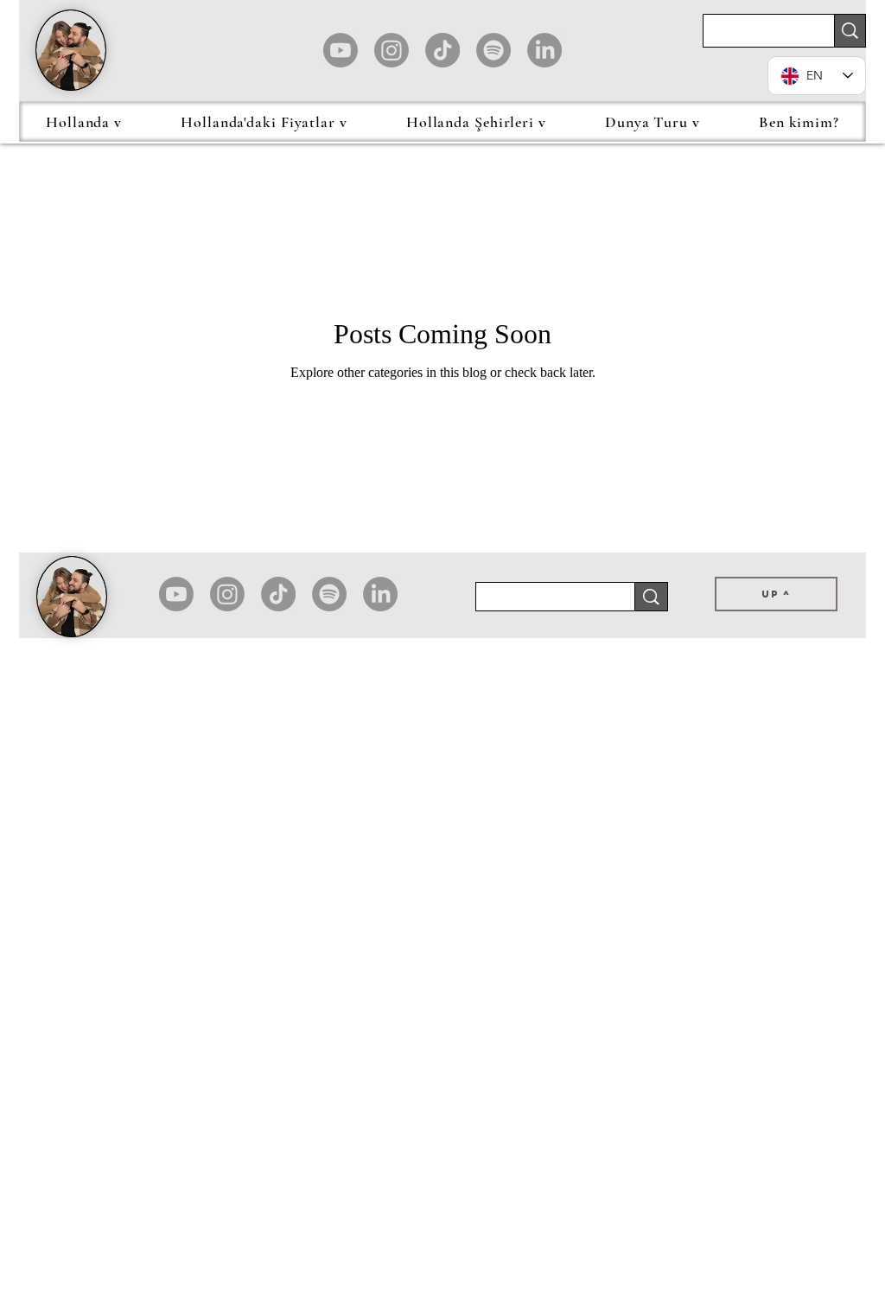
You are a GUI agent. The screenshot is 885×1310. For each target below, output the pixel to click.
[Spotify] (493, 50)
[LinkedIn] (544, 50)
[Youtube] (340, 50)
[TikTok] (442, 50)
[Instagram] (391, 50)
